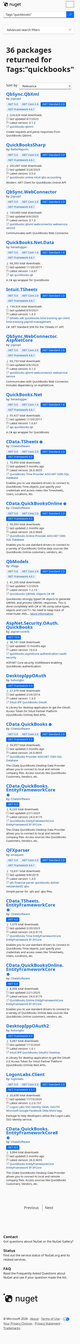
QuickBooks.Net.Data (30, 242)
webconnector (43, 224)
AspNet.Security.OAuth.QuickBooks (32, 625)
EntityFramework (17, 824)
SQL (66, 474)
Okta (45, 1110)
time (43, 318)
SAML (45, 1107)
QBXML (31, 594)
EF (30, 824)
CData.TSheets (22, 442)
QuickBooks (17, 474)
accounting (54, 177)
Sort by (11, 85)
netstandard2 (14, 886)
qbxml (29, 126)
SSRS (60, 474)
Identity (36, 1107)
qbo (43, 177)
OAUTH (55, 1107)
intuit (37, 177)
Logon (14, 1107)
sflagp (15, 566)
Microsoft (12, 1110)
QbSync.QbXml (22, 94)
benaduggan (19, 247)
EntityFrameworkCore (40, 821)
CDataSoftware (20, 446)
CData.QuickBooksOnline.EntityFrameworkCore (34, 967)
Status (9, 1250)
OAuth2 (44, 1052)
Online (30, 536)
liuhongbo (17, 680)
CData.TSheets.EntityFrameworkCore (30, 903)
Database (12, 478)
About (34, 1319)
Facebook (35, 1110)
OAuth (43, 702)
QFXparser (18, 850)
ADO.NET (50, 474)
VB (53, 594)
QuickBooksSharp (26, 145)
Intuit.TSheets (21, 289)
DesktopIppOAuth (26, 676)
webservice (60, 224)
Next (49, 1207)
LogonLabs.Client (25, 1074)
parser (30, 882)
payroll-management (37, 322)
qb (31, 275)
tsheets (14, 318)
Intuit (13, 702)
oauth (63, 653)
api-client (64, 318)
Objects (41, 594)
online (29, 177)
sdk (22, 318)
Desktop (54, 1052)
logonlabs (17, 1079)
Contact (10, 1236)
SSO (28, 1107)
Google (23, 1110)
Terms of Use (50, 1319)
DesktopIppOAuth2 (27, 1026)
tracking (52, 318)
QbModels (17, 561)
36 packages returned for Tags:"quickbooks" (38, 59)
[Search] (70, 14)
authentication (49, 653)
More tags (55, 1110)
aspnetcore (32, 653)
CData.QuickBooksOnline (34, 503)
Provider (38, 474)
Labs (22, 1107)
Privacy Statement (47, 1323)
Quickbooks (17, 594)
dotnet (54, 882)
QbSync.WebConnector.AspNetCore (32, 338)
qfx (12, 882)
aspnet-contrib (20, 631)
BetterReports (19, 149)
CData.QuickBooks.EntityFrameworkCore (30, 788)
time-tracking (14, 322)
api (12, 275)
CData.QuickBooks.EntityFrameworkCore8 (32, 1131)
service (10, 228)
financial (20, 882)
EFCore (37, 824)
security (11, 657)
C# (48, 594)
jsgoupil (16, 98)
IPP (19, 702)
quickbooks (17, 126)
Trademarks (11, 1328)
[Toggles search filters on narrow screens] (70, 30)
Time (29, 474)
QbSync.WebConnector (31, 192)
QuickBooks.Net (24, 394)
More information (41, 613)
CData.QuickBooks (26, 724)
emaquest (17, 855)
